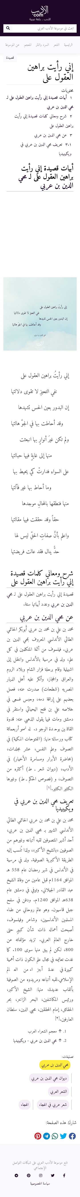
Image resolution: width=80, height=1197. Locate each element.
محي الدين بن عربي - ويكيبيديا (35, 1040)
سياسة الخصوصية (40, 1184)
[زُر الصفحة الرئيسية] (40, 13)
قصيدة (10, 58)
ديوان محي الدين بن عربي (49, 1078)
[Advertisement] (40, 235)
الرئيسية (68, 45)
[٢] (57, 1018)
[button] (64, 1176)
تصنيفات (68, 1057)
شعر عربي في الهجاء (53, 1105)
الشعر (56, 45)
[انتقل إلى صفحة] (7, 28)
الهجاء (24, 1105)
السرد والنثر (42, 45)
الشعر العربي (58, 1091)
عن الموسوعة (12, 45)
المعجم (27, 45)
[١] (48, 787)
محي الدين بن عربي (45, 181)
